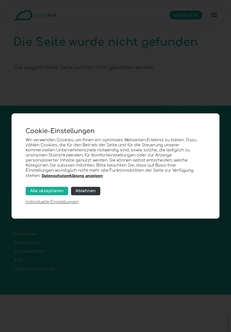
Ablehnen (85, 191)
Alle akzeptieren (47, 191)
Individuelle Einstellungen (52, 202)
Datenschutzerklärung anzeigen (72, 175)
